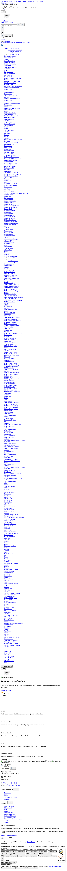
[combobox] (9, 25)
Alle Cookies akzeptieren (31, 867)
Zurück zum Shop (6, 690)
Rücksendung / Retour (10, 817)
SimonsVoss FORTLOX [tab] (14, 54)
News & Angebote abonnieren (9, 835)
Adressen (19, 42)
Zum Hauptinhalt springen (8, 1)
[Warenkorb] (2, 45)
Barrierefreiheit (8, 812)
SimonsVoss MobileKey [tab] (14, 51)
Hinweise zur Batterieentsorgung (13, 819)
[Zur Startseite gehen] (7, 3)
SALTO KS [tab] (11, 259)
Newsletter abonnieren (10, 797)
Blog (5, 794)
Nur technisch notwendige (7, 867)
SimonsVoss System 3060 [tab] (15, 50)
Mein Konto (7, 793)
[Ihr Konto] (2, 33)
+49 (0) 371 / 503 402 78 (10, 784)
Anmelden (3, 39)
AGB (5, 809)
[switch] (6, 851)
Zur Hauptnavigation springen (35, 1)
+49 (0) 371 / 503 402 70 (10, 782)
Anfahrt (6, 822)
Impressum (7, 811)
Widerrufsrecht (8, 808)
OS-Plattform (8, 796)
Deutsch (7, 15)
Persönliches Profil (11, 42)
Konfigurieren (19, 867)
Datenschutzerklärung (10, 806)
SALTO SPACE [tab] (12, 257)
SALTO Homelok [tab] (13, 261)
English (7, 17)
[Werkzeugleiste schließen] (2, 858)
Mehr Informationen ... (55, 866)
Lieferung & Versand (10, 816)
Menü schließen (8, 36)
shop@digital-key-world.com (12, 785)
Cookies (6, 820)
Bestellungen (26, 42)
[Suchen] (19, 24)
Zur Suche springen (21, 1)
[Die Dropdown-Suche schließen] (23, 24)
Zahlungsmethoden (9, 814)
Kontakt (6, 799)
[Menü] (2, 27)
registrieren (6, 41)
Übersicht (3, 42)
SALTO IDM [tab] (11, 262)
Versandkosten (31, 842)
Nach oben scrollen (6, 864)
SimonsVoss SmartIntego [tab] (14, 53)
